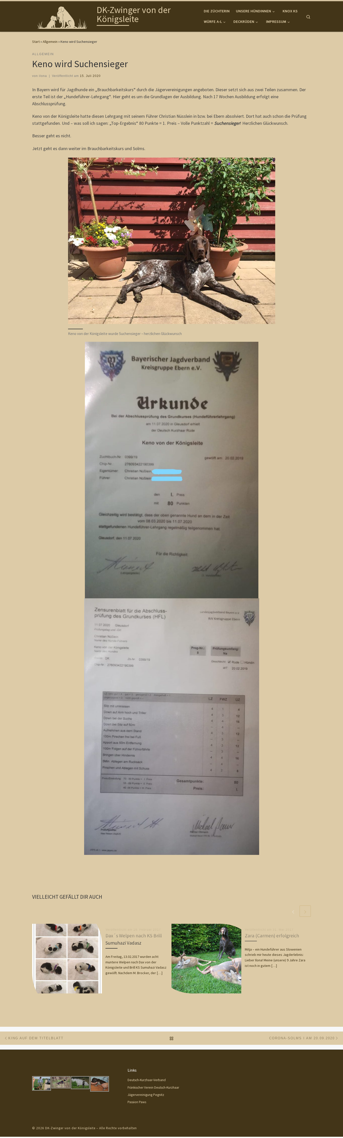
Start (36, 41)
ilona (43, 76)
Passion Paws (137, 1102)
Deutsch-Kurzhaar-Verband (147, 1080)
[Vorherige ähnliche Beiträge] (293, 911)
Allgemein (50, 41)
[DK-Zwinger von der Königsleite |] (63, 15)
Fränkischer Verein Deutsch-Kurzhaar (153, 1087)
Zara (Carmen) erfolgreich (272, 936)
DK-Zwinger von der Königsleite (70, 1128)
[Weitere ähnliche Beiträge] (305, 911)
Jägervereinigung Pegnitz (146, 1095)
